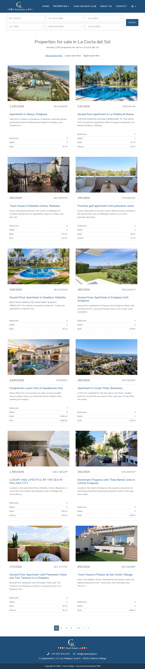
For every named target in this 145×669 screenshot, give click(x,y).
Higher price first (91, 55)
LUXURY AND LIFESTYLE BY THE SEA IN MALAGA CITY (35, 481)
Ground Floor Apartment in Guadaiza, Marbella (37, 297)
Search (132, 22)
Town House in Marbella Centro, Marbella (34, 206)
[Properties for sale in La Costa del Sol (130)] (88, 628)
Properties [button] (60, 6)
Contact (121, 6)
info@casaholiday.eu (87, 653)
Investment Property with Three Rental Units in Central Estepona (106, 481)
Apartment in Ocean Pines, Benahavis (99, 388)
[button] (133, 6)
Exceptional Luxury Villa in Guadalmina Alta (36, 388)
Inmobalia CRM (93, 666)
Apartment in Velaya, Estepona (28, 114)
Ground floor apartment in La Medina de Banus (105, 114)
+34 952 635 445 (60, 653)
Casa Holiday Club (84, 6)
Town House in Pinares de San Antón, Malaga (105, 574)
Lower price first (73, 55)
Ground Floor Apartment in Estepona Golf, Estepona (103, 299)
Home (45, 6)
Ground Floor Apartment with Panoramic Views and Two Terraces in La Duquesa (38, 576)
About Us (106, 6)
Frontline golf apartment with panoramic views (105, 206)
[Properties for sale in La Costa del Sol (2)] (84, 628)
